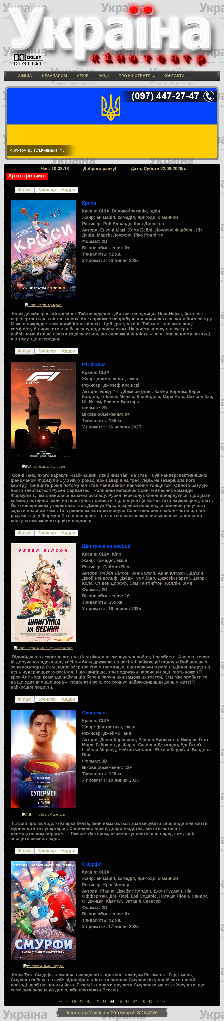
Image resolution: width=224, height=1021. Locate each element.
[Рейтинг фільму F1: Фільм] (43, 466)
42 (96, 1001)
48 (142, 1001)
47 (135, 1001)
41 (89, 1001)
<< (61, 1001)
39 (74, 1001)
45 (119, 1001)
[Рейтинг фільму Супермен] (43, 814)
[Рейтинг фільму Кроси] (43, 305)
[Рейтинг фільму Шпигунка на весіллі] (43, 648)
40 (81, 1001)
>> (162, 1001)
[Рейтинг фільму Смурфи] (43, 966)
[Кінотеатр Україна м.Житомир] (112, 34)
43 (104, 1001)
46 (127, 1001)
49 (150, 1001)
